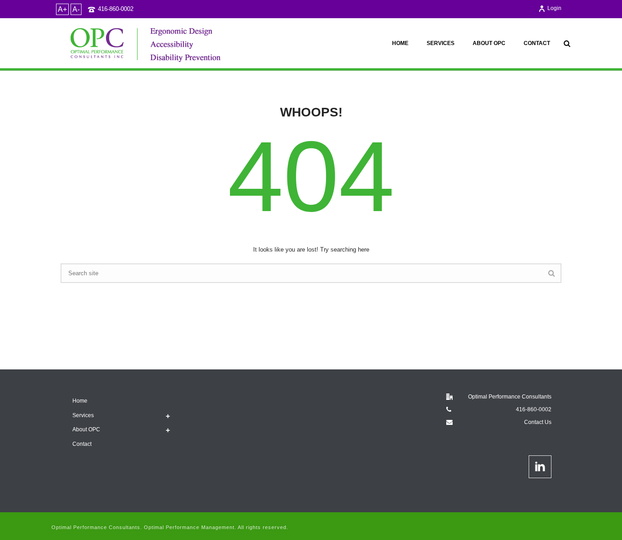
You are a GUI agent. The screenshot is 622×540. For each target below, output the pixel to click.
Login (554, 8)
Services (440, 43)
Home (400, 43)
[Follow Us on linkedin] (540, 466)
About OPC (489, 43)
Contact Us (537, 422)
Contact (537, 43)
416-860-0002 (115, 8)
